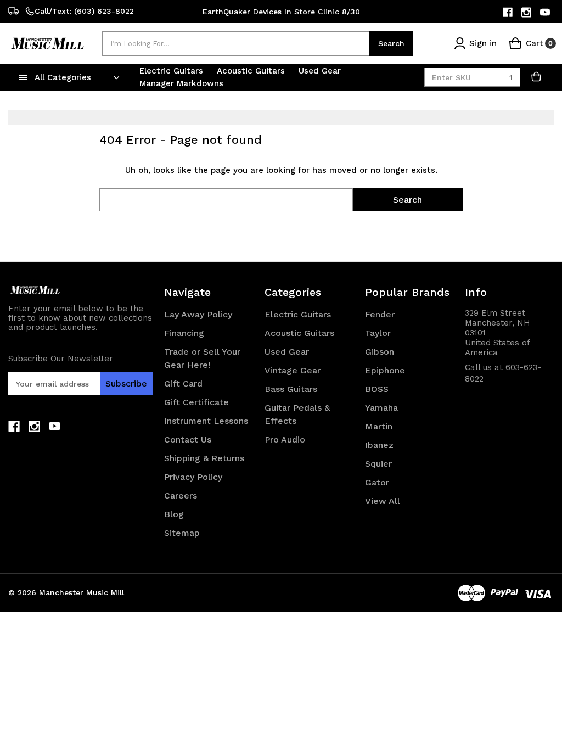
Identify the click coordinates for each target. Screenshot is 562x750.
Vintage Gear (293, 370)
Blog (174, 514)
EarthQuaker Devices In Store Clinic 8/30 (281, 11)
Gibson (379, 351)
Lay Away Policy (198, 314)
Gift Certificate (196, 402)
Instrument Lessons (206, 421)
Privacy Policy (193, 477)
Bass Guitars (291, 389)
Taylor (378, 333)
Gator (377, 482)
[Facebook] (508, 12)
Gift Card (183, 383)
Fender (380, 314)
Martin (378, 426)
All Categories (63, 77)
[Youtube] (546, 12)
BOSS (377, 389)
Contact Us (187, 439)
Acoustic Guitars (252, 71)
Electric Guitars (172, 71)
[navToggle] (23, 77)
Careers (180, 495)
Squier (378, 463)
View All (382, 501)
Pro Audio (285, 439)
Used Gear (321, 71)
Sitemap (182, 533)
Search (391, 43)
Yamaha (381, 407)
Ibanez (379, 445)
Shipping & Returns (204, 458)
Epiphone (385, 370)
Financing (184, 333)
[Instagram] (527, 12)
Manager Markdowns (181, 83)
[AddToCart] (537, 77)
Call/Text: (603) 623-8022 (84, 11)
